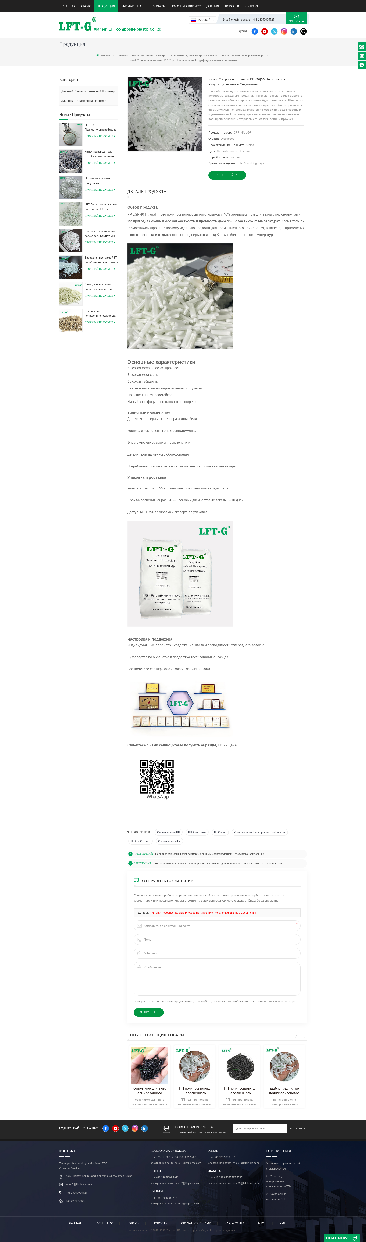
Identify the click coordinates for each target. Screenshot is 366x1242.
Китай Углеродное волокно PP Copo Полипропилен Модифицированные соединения (204, 912)
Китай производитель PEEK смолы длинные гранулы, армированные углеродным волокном (100, 154)
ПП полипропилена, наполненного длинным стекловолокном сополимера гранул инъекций (239, 1091)
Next (304, 1036)
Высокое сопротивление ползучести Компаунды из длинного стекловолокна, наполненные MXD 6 (100, 234)
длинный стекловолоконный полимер (141, 55)
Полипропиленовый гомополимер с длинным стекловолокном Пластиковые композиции (209, 854)
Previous (296, 1036)
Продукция (106, 6)
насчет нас (103, 1223)
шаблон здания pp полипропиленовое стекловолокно (284, 1091)
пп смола (220, 832)
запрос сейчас (227, 175)
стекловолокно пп (169, 841)
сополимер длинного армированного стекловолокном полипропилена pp (217, 55)
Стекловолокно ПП (168, 832)
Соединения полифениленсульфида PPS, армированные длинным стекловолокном (100, 313)
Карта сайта (235, 1223)
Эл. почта (296, 21)
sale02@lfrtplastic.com (79, 1184)
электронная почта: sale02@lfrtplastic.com (176, 1183)
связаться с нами (196, 1223)
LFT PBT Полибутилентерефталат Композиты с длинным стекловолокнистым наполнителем (101, 127)
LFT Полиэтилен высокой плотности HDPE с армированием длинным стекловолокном (101, 207)
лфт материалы (133, 6)
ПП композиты (197, 832)
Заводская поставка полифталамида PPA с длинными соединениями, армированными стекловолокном (99, 287)
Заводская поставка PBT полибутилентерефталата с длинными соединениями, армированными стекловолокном (101, 260)
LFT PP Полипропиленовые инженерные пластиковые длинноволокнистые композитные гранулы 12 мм (218, 863)
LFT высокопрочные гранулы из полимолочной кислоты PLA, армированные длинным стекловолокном (100, 181)
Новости (231, 6)
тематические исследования (194, 6)
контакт (251, 6)
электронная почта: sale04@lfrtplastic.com (176, 1203)
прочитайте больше (99, 136)
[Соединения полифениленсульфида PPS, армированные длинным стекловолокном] (70, 320)
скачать (158, 6)
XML (283, 1223)
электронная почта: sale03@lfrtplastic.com (233, 1183)
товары (133, 1223)
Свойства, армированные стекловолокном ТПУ (278, 1181)
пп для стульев (140, 841)
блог (262, 1223)
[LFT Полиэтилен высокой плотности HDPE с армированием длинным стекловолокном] (70, 213)
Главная (69, 6)
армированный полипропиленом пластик (259, 832)
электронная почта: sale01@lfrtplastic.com (176, 1162)
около (86, 6)
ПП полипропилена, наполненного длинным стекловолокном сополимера (195, 1091)
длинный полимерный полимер (83, 100)
